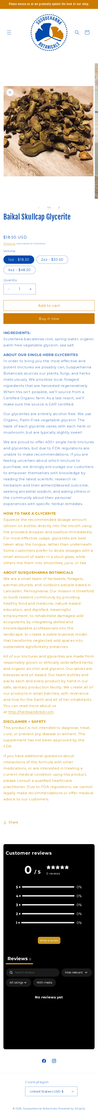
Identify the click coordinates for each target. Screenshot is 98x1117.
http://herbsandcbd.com (31, 712)
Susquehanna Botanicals (40, 1108)
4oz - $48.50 (19, 270)
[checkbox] (44, 982)
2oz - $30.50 (52, 260)
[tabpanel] (49, 1007)
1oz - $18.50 (18, 260)
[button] (9, 32)
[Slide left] (39, 207)
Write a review (49, 940)
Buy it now (49, 318)
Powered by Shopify (71, 1108)
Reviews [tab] (19, 958)
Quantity (10, 280)
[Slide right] (59, 207)
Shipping (9, 243)
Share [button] (13, 822)
